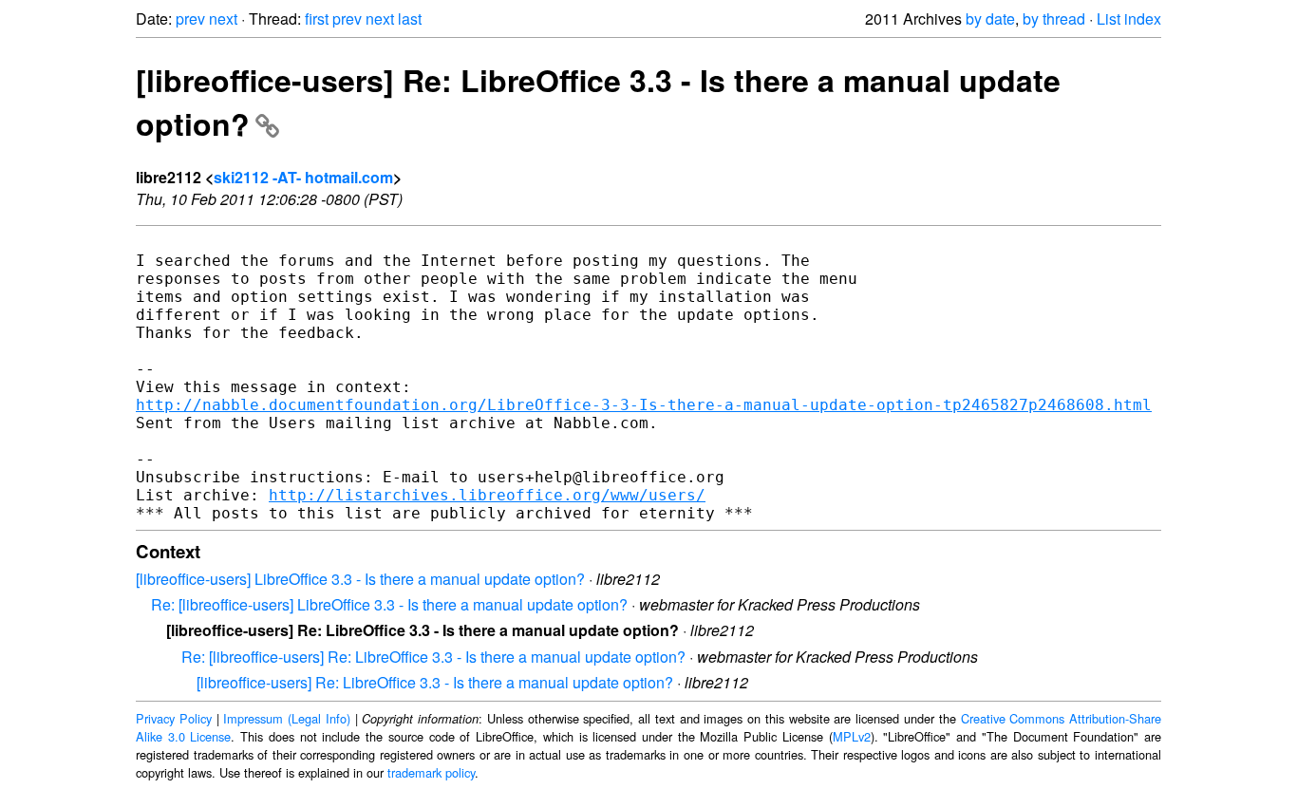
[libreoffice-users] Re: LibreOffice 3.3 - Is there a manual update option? (435, 682)
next (223, 18)
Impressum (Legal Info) (286, 718)
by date (990, 18)
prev (190, 18)
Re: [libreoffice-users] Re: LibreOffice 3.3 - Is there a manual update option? (433, 656)
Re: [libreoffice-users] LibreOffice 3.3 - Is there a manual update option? (389, 604)
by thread (1054, 18)
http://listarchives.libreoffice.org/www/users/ (487, 495)
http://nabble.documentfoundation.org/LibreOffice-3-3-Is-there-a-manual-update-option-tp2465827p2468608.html (644, 405)
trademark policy (431, 772)
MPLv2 (852, 736)
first (317, 18)
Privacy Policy (174, 718)
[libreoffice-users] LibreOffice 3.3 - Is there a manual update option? (360, 579)
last (410, 18)
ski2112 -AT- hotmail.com (303, 177)
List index (1129, 18)
